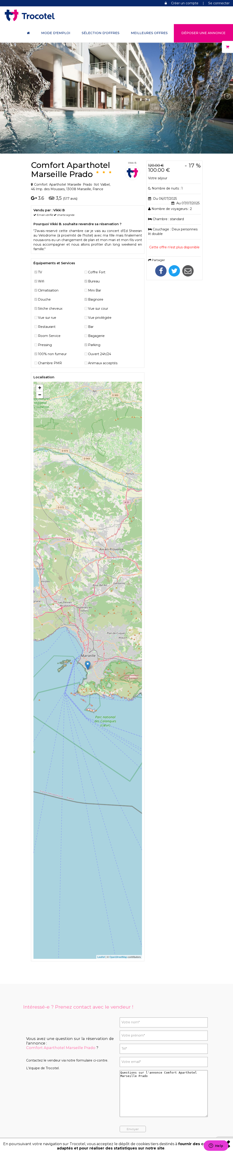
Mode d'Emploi (55, 33)
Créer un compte (184, 3)
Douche (44, 299)
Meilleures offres (149, 33)
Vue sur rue (47, 318)
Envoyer (133, 1129)
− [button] (39, 395)
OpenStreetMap (118, 957)
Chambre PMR (50, 363)
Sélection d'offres (100, 33)
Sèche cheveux (50, 309)
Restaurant (47, 327)
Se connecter (219, 3)
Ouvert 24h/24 (99, 354)
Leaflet (101, 957)
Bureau (94, 281)
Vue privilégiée (99, 318)
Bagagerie (96, 336)
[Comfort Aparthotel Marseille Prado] (116, 151)
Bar (91, 327)
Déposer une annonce (203, 33)
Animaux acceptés (102, 363)
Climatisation (48, 290)
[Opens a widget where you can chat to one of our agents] (215, 1146)
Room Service (49, 336)
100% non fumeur (52, 354)
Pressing (45, 345)
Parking (94, 345)
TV (40, 272)
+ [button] (39, 388)
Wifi (41, 281)
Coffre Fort (96, 272)
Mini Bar (94, 290)
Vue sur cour (98, 309)
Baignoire (95, 299)
